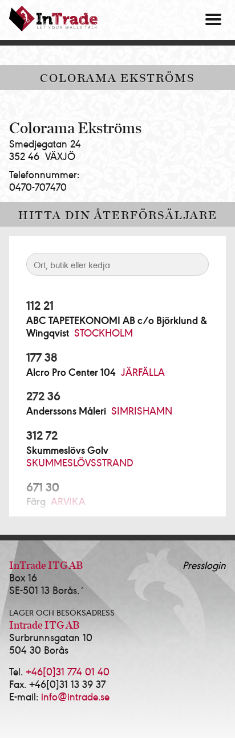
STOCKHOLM (103, 332)
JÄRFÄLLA (143, 371)
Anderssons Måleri (66, 410)
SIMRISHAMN (141, 410)
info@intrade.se (75, 696)
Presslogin (204, 564)
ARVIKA (68, 501)
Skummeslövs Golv (67, 449)
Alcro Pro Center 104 (71, 371)
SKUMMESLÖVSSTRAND (79, 462)
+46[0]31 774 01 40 (68, 671)
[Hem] (53, 18)
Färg (36, 501)
